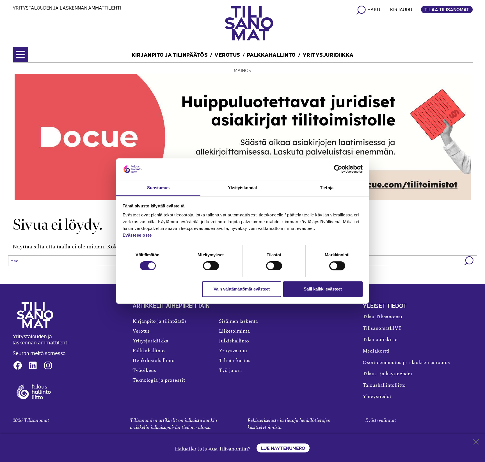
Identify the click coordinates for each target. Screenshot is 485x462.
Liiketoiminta (234, 331)
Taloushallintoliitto (384, 385)
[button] (469, 261)
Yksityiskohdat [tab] (242, 187)
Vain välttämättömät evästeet (242, 289)
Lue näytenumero (283, 448)
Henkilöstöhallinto (153, 360)
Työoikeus (144, 370)
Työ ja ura (230, 370)
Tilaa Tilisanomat (446, 9)
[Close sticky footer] (476, 442)
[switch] (211, 265)
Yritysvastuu (233, 350)
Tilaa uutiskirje (380, 339)
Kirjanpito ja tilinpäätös (170, 54)
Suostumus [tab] (158, 187)
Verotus (227, 54)
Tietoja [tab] (326, 187)
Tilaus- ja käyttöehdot (387, 373)
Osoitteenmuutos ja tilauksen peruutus (406, 362)
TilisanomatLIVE (382, 328)
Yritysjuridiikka (328, 54)
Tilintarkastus (234, 360)
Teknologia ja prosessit (158, 380)
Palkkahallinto (271, 54)
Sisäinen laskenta (238, 321)
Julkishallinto (234, 341)
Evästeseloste (137, 235)
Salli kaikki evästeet (323, 289)
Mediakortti (376, 351)
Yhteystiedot (377, 396)
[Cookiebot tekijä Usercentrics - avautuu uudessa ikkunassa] (338, 169)
